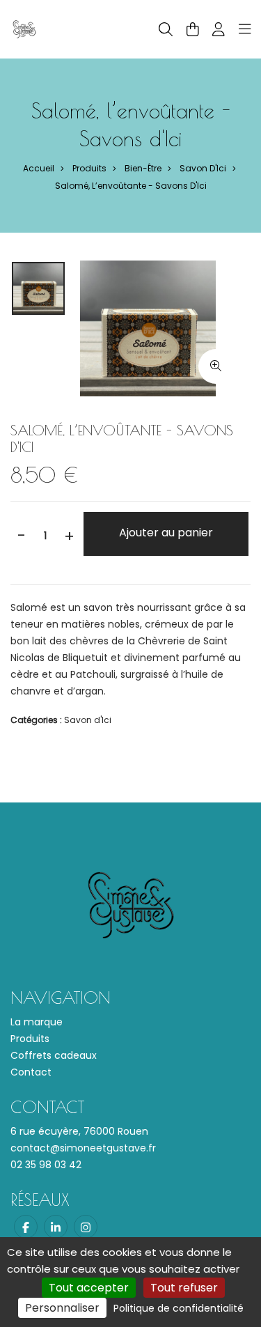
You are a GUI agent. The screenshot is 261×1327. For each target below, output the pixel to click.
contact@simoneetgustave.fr (83, 1148)
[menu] (245, 29)
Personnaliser (62, 1308)
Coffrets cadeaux (53, 1055)
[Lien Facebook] (26, 1227)
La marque (36, 1022)
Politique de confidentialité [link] (178, 1308)
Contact (31, 1072)
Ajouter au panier (166, 533)
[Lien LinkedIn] (56, 1227)
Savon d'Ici (203, 168)
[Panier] (193, 29)
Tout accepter (89, 1288)
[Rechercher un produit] (166, 29)
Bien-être (143, 168)
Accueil (38, 168)
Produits (89, 168)
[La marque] (24, 29)
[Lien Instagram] (85, 1227)
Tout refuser (184, 1288)
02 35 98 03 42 (45, 1165)
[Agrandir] (215, 366)
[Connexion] (218, 29)
